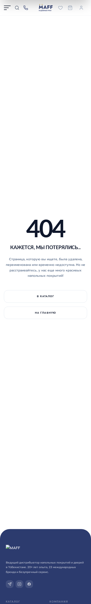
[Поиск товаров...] (17, 7)
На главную (45, 312)
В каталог (45, 296)
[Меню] (7, 8)
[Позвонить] (25, 7)
